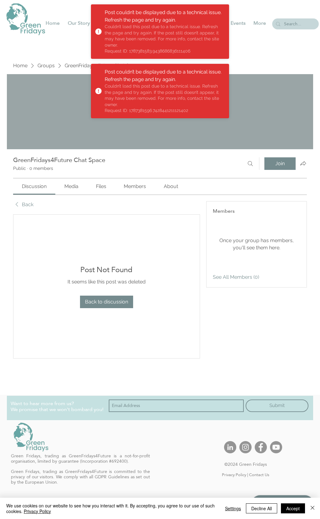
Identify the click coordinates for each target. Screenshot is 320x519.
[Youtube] (276, 447)
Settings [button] (233, 508)
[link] (34, 186)
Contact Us (259, 474)
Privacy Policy (234, 474)
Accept (293, 508)
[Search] (250, 163)
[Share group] (303, 163)
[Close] (312, 508)
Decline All (261, 508)
